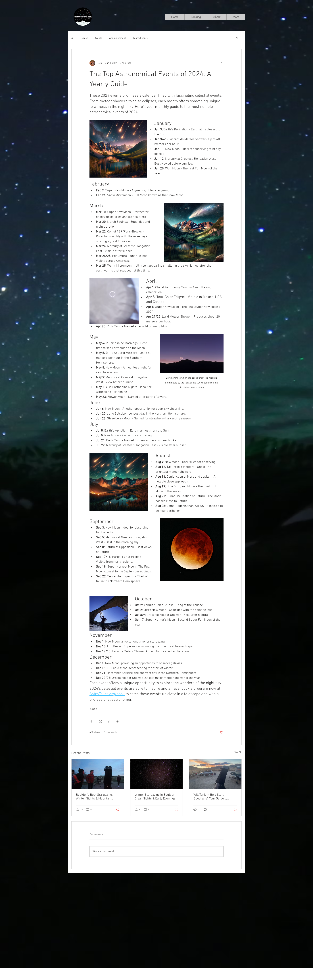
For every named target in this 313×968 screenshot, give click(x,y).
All (72, 38)
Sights (98, 38)
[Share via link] (118, 721)
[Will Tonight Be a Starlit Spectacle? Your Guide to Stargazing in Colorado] (215, 774)
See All (238, 752)
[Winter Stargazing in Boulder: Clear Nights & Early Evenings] (156, 774)
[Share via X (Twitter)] (100, 721)
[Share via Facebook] (91, 721)
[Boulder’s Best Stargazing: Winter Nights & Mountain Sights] (98, 774)
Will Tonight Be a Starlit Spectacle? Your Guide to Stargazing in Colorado (210, 797)
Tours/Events (140, 38)
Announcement (117, 38)
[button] (237, 38)
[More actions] (221, 63)
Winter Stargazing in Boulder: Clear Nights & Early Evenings (155, 797)
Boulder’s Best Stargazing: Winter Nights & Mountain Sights (94, 797)
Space (85, 38)
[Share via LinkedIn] (109, 721)
